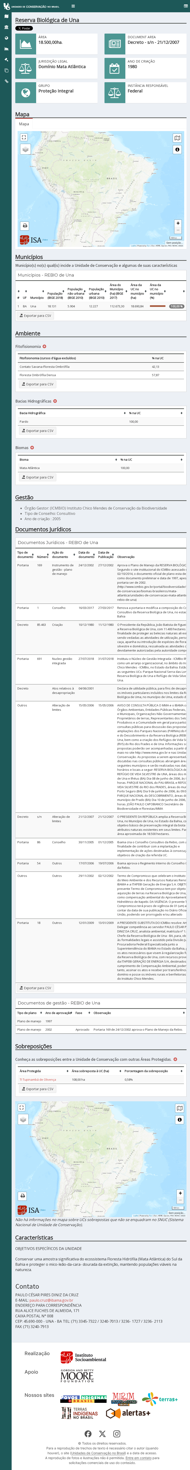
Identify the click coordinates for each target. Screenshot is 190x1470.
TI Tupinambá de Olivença (38, 1079)
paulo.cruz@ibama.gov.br (51, 1300)
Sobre (45, 239)
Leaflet (133, 245)
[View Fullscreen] (23, 137)
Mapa (24, 123)
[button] (73, 6)
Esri (148, 245)
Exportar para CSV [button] (37, 315)
